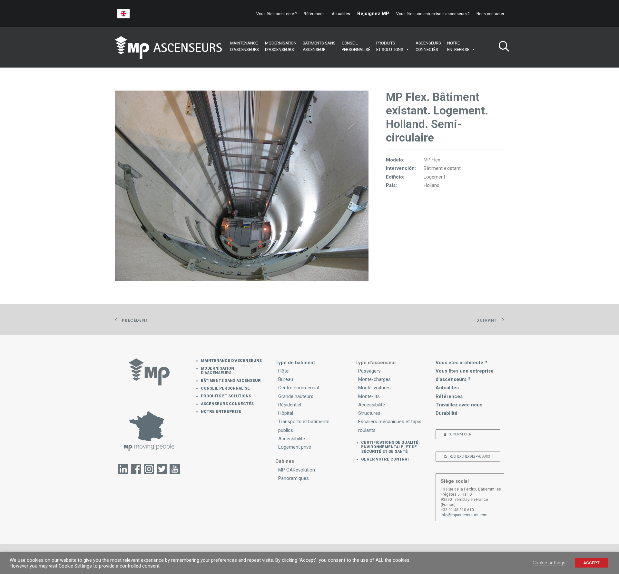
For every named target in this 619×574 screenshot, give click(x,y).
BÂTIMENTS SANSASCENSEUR (319, 46)
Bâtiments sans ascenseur (231, 380)
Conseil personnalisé (225, 388)
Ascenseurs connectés (227, 404)
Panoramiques (293, 478)
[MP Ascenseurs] (168, 47)
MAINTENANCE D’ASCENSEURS (231, 360)
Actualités (341, 14)
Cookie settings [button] (549, 563)
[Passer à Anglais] (123, 13)
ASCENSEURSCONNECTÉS (428, 46)
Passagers (369, 371)
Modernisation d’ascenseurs (217, 370)
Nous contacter (490, 14)
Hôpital (285, 413)
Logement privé (294, 447)
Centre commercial (298, 388)
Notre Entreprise (221, 411)
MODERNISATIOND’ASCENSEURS (280, 46)
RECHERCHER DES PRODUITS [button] (470, 456)
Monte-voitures (374, 388)
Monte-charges (374, 379)
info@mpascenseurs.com (464, 515)
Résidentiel (289, 405)
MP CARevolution (296, 470)
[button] (501, 47)
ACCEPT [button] (591, 562)
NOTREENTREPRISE (458, 46)
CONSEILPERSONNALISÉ (356, 46)
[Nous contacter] (149, 431)
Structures (369, 413)
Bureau (285, 379)
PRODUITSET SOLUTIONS (389, 46)
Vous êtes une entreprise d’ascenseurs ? (432, 14)
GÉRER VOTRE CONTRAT (385, 459)
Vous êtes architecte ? (276, 14)
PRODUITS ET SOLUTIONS (226, 396)
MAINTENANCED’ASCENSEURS (244, 46)
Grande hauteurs (295, 396)
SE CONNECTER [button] (460, 434)
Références (314, 14)
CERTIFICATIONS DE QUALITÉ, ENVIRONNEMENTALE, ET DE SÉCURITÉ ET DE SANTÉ (390, 447)
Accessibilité (291, 439)
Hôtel (284, 371)
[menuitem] (278, 14)
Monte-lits (369, 396)
